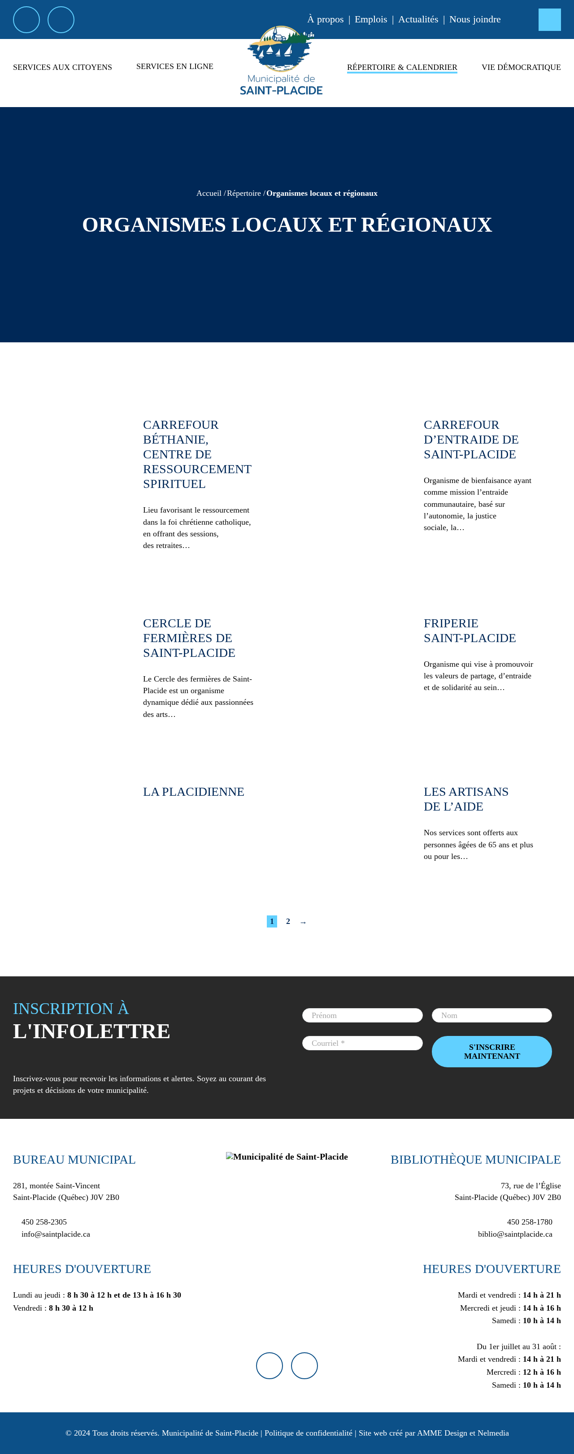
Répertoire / (246, 193)
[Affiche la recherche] (550, 20)
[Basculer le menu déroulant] (62, 83)
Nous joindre (475, 19)
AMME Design (442, 1432)
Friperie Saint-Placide (470, 630)
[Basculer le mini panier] (520, 19)
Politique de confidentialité (308, 1432)
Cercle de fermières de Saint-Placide (189, 638)
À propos (325, 19)
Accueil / (211, 193)
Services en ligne (174, 66)
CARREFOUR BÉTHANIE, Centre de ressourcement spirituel (197, 454)
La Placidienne (193, 791)
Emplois (371, 19)
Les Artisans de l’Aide (466, 799)
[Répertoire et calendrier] (402, 83)
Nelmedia (493, 1432)
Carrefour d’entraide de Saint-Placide (471, 439)
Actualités (418, 19)
